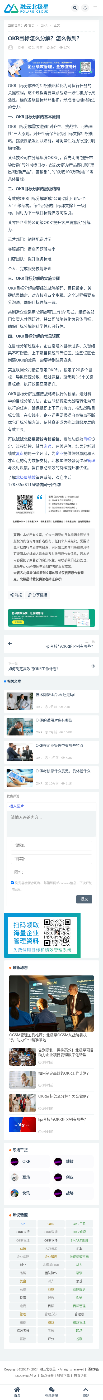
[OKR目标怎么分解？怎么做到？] (22, 1103)
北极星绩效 (26, 478)
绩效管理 (79, 1322)
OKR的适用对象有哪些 (54, 720)
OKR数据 (51, 1232)
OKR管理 (23, 1240)
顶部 (86, 1395)
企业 (59, 454)
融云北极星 (48, 1369)
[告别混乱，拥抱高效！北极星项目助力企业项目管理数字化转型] (22, 1057)
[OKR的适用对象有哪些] (20, 727)
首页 (31, 25)
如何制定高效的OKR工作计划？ (64, 1073)
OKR (44, 25)
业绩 (23, 1248)
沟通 (48, 447)
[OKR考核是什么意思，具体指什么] (20, 778)
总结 (23, 1289)
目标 (87, 439)
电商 (23, 1306)
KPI (23, 1223)
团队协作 (51, 1273)
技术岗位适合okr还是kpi (55, 695)
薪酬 (23, 1339)
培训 (79, 1273)
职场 (79, 1330)
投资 (23, 1298)
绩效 (51, 1322)
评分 (51, 1339)
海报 (17, 595)
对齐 (51, 1281)
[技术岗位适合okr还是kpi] (20, 701)
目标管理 (79, 1306)
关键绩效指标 (79, 1256)
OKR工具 (79, 1223)
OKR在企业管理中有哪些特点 (59, 746)
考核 (51, 1330)
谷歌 (79, 1339)
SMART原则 (79, 1240)
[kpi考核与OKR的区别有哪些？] (22, 1125)
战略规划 (79, 1289)
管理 (91, 461)
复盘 (20, 454)
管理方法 (51, 1314)
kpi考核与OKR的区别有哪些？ (63, 1120)
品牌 (23, 1273)
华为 (79, 1265)
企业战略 (23, 1256)
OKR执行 (23, 1232)
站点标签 (47, 1375)
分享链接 (39, 595)
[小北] (11, 47)
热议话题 (80, 1375)
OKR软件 (51, 1240)
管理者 (79, 1314)
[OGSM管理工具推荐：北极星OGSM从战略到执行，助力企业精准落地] (51, 1003)
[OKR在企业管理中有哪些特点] (20, 752)
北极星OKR (51, 1265)
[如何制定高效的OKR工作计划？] (22, 1080)
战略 (51, 1289)
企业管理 (51, 1256)
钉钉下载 (63, 1375)
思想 (79, 1281)
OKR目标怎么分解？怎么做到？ (64, 1096)
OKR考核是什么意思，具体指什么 (63, 771)
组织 (23, 1322)
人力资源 (51, 1248)
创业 (23, 1265)
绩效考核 (23, 1330)
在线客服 (51, 1395)
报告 (51, 1298)
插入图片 (16, 806)
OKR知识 (79, 1232)
